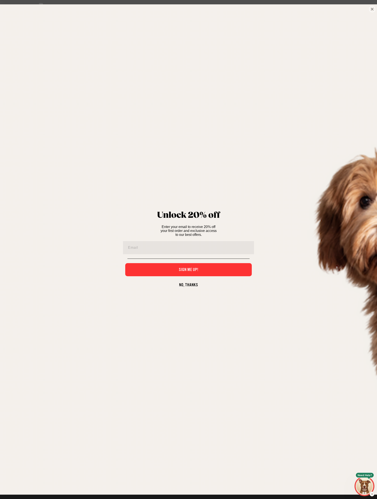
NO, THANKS (188, 285)
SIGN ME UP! (188, 269)
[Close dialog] (372, 9)
